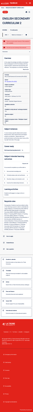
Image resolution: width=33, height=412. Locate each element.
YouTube (15, 332)
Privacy (7, 394)
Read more (26, 69)
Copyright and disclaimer (11, 401)
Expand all (25, 163)
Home (2, 7)
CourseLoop (29, 409)
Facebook (6, 332)
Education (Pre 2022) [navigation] (12, 81)
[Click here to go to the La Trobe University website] (5, 4)
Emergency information (11, 354)
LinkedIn (20, 332)
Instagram (26, 332)
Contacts (7, 370)
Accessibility (8, 386)
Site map (7, 378)
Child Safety (8, 362)
